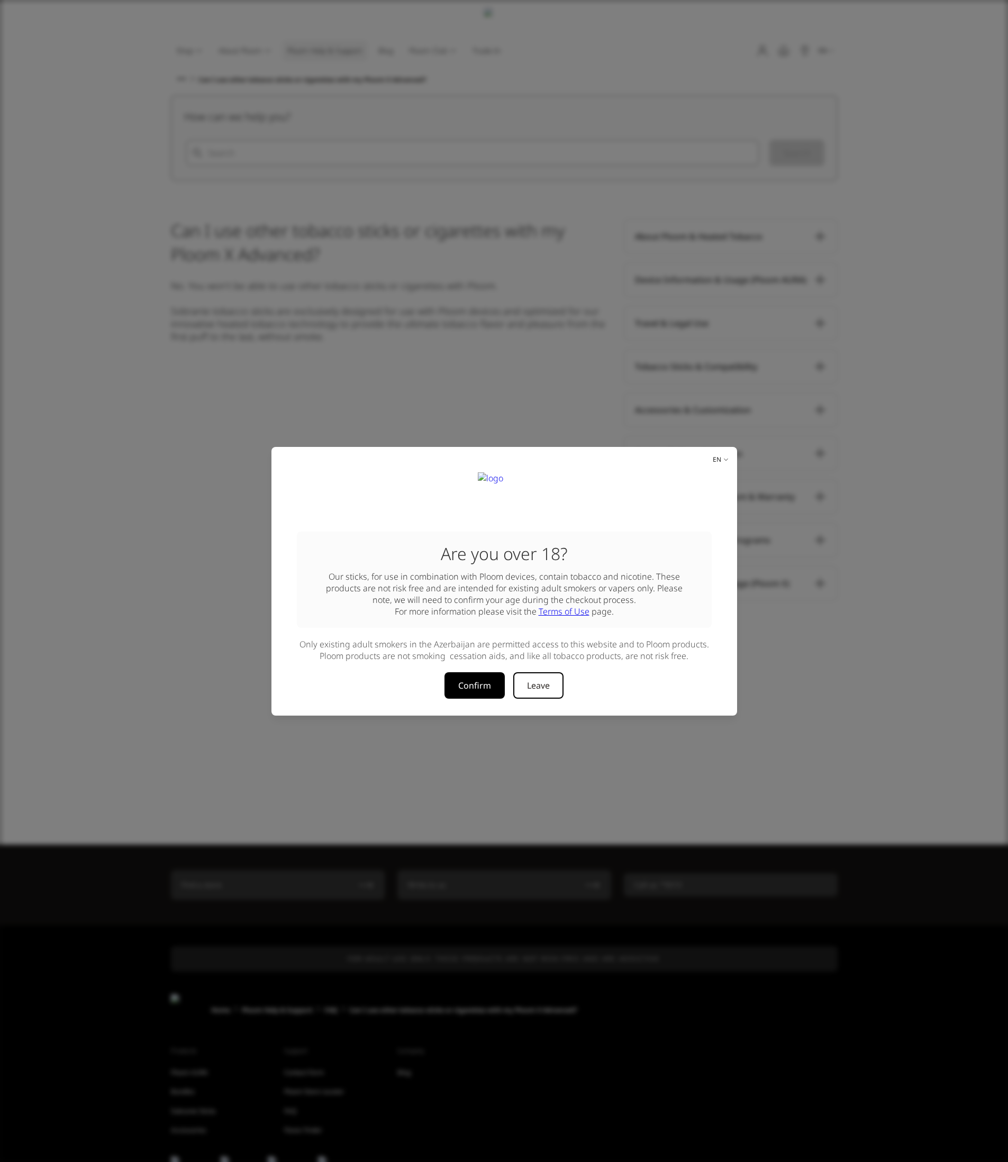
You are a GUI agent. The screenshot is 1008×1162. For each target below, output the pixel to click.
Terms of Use (564, 611)
